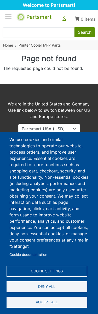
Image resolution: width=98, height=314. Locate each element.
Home (8, 45)
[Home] (21, 16)
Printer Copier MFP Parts (40, 45)
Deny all (46, 286)
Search (84, 32)
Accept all (47, 302)
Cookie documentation (28, 255)
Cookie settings (47, 271)
